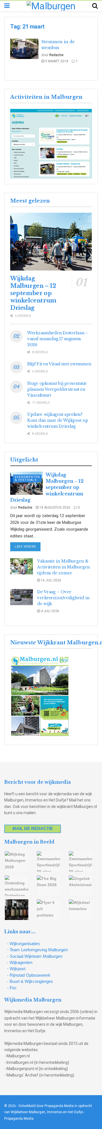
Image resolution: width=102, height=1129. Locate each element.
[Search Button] (95, 6)
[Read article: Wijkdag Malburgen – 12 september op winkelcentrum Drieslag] (51, 242)
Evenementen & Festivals (27, 478)
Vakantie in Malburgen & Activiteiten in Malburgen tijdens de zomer (63, 567)
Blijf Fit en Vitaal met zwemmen (59, 363)
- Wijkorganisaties (23, 943)
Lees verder (28, 546)
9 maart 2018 (56, 61)
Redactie (56, 55)
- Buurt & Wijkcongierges (30, 981)
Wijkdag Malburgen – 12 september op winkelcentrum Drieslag (33, 293)
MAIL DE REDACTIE (32, 828)
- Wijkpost (16, 968)
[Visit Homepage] (51, 6)
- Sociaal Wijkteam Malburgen (34, 956)
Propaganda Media (18, 1119)
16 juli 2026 (50, 580)
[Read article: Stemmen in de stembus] (24, 49)
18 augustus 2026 (54, 507)
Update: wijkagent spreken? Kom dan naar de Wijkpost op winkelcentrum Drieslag (57, 420)
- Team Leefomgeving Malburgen (37, 949)
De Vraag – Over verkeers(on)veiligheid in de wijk (63, 597)
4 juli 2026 (49, 611)
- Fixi (11, 987)
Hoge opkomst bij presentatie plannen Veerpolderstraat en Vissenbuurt (57, 389)
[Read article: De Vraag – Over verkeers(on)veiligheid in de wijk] (21, 597)
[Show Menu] (7, 6)
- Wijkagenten (19, 962)
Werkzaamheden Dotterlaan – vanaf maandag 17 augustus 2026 (57, 338)
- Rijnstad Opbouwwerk (28, 975)
